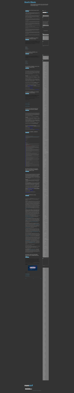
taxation (43, 119)
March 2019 (44, 277)
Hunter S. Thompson (44, 194)
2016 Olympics (44, 105)
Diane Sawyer (44, 181)
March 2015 (44, 301)
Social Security (44, 144)
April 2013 (44, 312)
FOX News (44, 73)
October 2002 (44, 374)
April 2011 (44, 324)
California (44, 169)
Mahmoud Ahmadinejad (45, 110)
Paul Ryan (44, 113)
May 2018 (44, 282)
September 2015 (44, 298)
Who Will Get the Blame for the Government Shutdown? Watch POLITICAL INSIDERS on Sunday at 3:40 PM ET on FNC (31, 169)
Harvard (43, 90)
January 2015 (44, 302)
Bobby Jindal (44, 167)
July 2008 (44, 340)
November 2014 (44, 303)
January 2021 (44, 271)
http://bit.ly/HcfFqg (26, 62)
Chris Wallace (44, 99)
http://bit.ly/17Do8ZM (27, 106)
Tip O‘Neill (44, 236)
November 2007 (44, 344)
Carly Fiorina (44, 171)
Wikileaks (44, 146)
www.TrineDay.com (27, 219)
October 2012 (44, 315)
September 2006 (44, 351)
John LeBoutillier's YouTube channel (45, 57)
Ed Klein (44, 126)
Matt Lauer (44, 213)
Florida (43, 129)
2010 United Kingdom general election (46, 152)
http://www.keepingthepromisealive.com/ (35, 231)
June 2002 (44, 376)
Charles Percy (44, 174)
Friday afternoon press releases (45, 189)
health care (44, 84)
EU (43, 183)
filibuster (43, 247)
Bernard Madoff (44, 164)
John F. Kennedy (44, 200)
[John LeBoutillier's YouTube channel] (46, 39)
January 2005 (44, 361)
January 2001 (44, 379)
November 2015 (44, 297)
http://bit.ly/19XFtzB (26, 61)
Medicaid (44, 214)
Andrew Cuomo (44, 107)
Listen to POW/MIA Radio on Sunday (30, 194)
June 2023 (44, 270)
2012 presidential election (45, 64)
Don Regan (44, 182)
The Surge (44, 234)
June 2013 (44, 311)
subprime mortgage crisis (45, 256)
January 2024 (44, 268)
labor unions (44, 250)
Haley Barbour (44, 95)
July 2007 (44, 346)
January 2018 (44, 284)
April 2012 (44, 318)
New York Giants (44, 217)
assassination (44, 244)
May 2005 (44, 359)
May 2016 (44, 294)
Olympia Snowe (44, 219)
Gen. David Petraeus (44, 130)
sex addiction (44, 254)
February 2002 (44, 378)
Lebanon (44, 206)
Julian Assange (44, 203)
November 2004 (44, 362)
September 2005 (44, 357)
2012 (43, 154)
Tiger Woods (44, 102)
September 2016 (44, 292)
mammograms (44, 251)
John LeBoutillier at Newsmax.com (45, 58)
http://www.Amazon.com (36, 224)
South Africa (44, 228)
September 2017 (44, 286)
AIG (43, 155)
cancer (43, 245)
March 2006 (44, 354)
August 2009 (44, 334)
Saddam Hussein (44, 143)
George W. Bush (44, 65)
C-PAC (43, 168)
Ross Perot (44, 98)
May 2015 (44, 300)
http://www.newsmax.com (27, 216)
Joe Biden (44, 137)
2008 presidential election (45, 74)
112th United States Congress (45, 151)
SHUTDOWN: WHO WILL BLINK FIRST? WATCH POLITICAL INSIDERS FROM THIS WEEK (32, 255)
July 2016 (44, 293)
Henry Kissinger (44, 133)
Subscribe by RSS (45, 10)
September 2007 (44, 345)
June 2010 (44, 329)
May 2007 (44, 347)
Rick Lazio (44, 141)
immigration (44, 75)
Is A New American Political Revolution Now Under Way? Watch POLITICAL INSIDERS (31, 109)
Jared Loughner (44, 197)
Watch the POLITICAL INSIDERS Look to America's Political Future (31, 52)
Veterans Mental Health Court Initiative (46, 239)
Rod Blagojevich (44, 226)
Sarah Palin (44, 67)
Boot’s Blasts (30, 2)
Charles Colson (44, 172)
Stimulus (43, 81)
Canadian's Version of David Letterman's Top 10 (32, 10)
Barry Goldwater (44, 163)
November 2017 (44, 285)
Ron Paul (44, 115)
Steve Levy (44, 230)
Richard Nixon (44, 93)
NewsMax (44, 112)
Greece (43, 192)
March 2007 (44, 348)
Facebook (44, 186)
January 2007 (44, 349)
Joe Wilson (44, 199)
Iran (43, 78)
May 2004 (44, 365)
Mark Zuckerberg (44, 212)
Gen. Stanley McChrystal (45, 191)
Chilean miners (44, 123)
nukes (43, 118)
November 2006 (44, 350)
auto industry (44, 147)
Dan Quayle (44, 178)
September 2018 (44, 280)
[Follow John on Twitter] (46, 38)
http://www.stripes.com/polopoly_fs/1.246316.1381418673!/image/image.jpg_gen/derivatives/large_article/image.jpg (32, 136)
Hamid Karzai (44, 132)
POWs (43, 68)
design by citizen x (40, 390)
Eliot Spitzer (44, 127)
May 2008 (44, 341)
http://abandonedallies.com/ (27, 240)
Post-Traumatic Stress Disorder (45, 222)
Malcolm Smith (44, 209)
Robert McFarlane (44, 225)
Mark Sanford (44, 211)
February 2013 (44, 313)
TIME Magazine (44, 116)
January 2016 (44, 296)
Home (33, 278)
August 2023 (44, 269)
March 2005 (44, 360)
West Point (44, 240)
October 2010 (44, 327)
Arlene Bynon (44, 82)
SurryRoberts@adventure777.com (32, 242)
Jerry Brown (44, 109)
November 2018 (44, 279)
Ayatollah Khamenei (44, 160)
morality (43, 104)
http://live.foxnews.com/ (27, 215)
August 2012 (44, 316)
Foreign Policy (44, 188)
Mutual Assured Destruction (45, 216)
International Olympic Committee (45, 195)
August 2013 (44, 310)
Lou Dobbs (44, 208)
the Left (43, 70)
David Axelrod (44, 180)
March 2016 (44, 295)
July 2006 (44, 352)
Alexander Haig (44, 158)
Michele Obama (44, 96)
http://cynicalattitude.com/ (27, 227)
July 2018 (44, 281)
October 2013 (44, 309)
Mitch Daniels (44, 138)
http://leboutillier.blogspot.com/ (30, 217)
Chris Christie (44, 89)
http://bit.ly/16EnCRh (26, 48)
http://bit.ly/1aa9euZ (26, 47)
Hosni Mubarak (44, 135)
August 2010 (44, 328)
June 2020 (44, 273)
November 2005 (44, 356)
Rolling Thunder (44, 227)
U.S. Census (44, 237)
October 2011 (44, 321)
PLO (43, 220)
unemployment (44, 120)
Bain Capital (44, 161)
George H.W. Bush (44, 85)
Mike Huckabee (44, 92)
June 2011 (44, 323)
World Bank (44, 242)
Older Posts (41, 278)
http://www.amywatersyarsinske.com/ (34, 221)
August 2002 (44, 375)
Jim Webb (44, 198)
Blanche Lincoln (44, 166)
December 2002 (44, 373)
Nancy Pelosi (44, 71)
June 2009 (44, 335)
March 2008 (44, 342)
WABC (43, 79)
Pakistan (43, 101)
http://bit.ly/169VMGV (27, 104)
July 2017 (44, 287)
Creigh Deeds (44, 124)
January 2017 (44, 290)
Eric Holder (44, 185)
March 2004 (44, 366)
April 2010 (44, 330)
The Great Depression (44, 233)
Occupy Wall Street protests (45, 140)
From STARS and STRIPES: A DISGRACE (31, 131)
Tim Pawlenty (44, 87)
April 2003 (44, 371)
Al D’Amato (44, 157)
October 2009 (44, 333)
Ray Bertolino (44, 223)
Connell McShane (44, 177)
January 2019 (44, 278)
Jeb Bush (44, 136)
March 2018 (44, 283)
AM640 (43, 106)
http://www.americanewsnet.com (32, 249)
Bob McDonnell (44, 121)
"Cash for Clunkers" (44, 149)
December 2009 (44, 332)
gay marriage (44, 248)
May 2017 (44, 288)
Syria (43, 231)
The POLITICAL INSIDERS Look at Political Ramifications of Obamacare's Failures (31, 38)
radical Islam (44, 253)
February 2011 (44, 325)
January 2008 (44, 343)
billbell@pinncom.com (29, 235)
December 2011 (44, 320)
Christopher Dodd (44, 175)
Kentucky (44, 205)
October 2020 (44, 272)
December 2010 (44, 326)
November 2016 (44, 291)
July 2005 (44, 358)
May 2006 (44, 353)
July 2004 (44, 364)
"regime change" (44, 150)
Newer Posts (26, 278)
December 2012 (44, 314)
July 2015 (44, 299)
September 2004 (44, 363)
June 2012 (44, 317)
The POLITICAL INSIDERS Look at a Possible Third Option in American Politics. (32, 92)
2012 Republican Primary (45, 88)
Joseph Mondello (44, 202)
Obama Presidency (44, 62)
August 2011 (44, 322)
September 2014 (44, 304)
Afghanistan (44, 76)
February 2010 (44, 331)
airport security (44, 243)
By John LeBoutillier (27, 39)
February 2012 (44, 319)
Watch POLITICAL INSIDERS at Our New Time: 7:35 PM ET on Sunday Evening (32, 67)
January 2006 (44, 355)
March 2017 (44, 289)
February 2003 (44, 372)
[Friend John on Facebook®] (46, 36)
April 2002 (44, 377)
